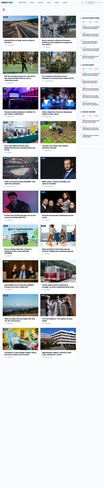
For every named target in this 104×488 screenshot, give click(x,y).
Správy (32, 2)
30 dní (96, 22)
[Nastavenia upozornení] (97, 2)
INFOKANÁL (91, 2)
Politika (57, 2)
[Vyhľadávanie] (82, 2)
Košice (49, 2)
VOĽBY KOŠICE (22, 2)
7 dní (90, 22)
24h (83, 22)
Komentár (40, 2)
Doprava (65, 2)
